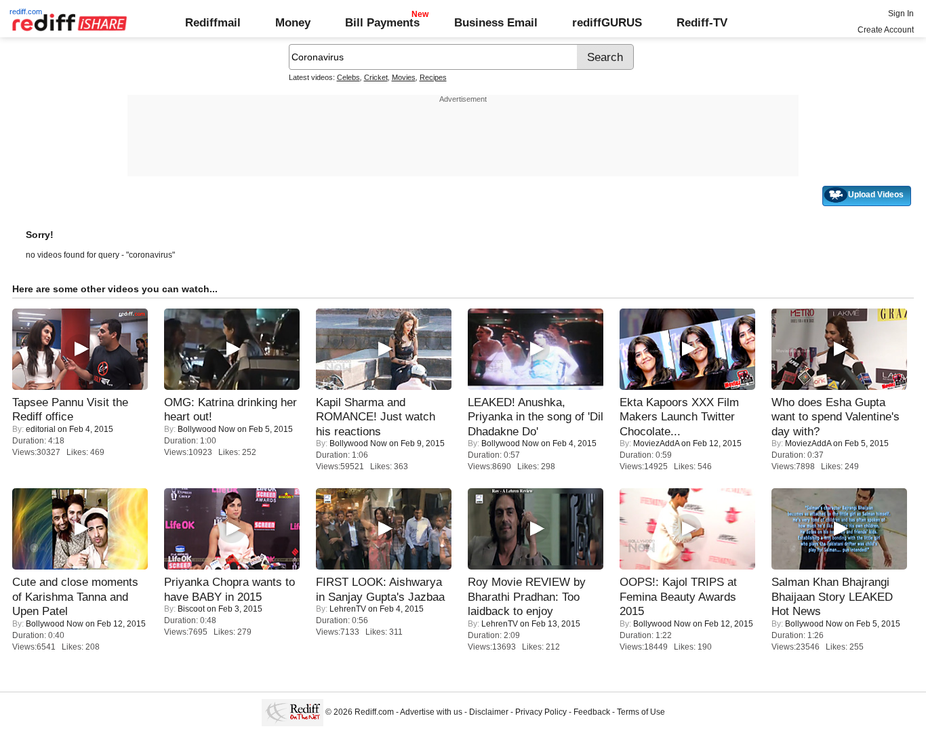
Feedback (591, 712)
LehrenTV (347, 609)
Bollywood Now (206, 429)
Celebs (348, 77)
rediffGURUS (607, 22)
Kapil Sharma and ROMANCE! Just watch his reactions (375, 416)
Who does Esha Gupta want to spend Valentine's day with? (835, 416)
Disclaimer (488, 712)
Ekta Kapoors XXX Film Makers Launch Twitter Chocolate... (679, 416)
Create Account (886, 30)
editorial (41, 429)
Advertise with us (431, 712)
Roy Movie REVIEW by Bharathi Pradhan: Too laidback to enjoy (527, 596)
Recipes (433, 77)
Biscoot (191, 609)
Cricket (376, 77)
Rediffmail (213, 22)
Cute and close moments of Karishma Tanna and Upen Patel (75, 596)
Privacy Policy (541, 712)
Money (292, 22)
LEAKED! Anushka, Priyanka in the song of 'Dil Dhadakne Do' (535, 416)
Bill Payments (382, 22)
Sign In (901, 13)
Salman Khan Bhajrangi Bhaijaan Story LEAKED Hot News (832, 596)
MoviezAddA (656, 443)
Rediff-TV (702, 22)
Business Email (496, 22)
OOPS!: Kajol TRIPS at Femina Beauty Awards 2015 (678, 596)
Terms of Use (641, 712)
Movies (404, 77)
